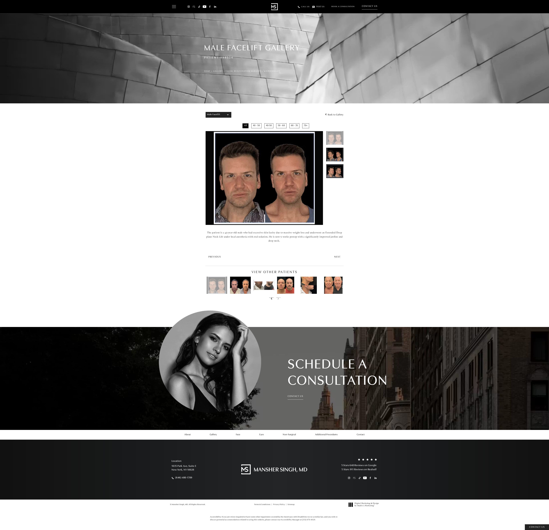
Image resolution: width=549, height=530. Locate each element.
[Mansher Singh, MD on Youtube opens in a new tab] (204, 7)
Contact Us (369, 6)
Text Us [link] (320, 7)
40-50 (269, 125)
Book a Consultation (343, 7)
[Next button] (278, 299)
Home (207, 71)
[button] (174, 6)
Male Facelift (272, 71)
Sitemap (291, 504)
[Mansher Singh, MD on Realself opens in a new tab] (194, 7)
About (187, 434)
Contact (361, 434)
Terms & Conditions (262, 504)
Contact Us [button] (537, 527)
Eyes (261, 434)
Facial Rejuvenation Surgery (243, 71)
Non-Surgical (289, 434)
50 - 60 (281, 125)
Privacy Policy (279, 504)
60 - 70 (294, 125)
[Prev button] (271, 299)
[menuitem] (189, 7)
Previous (214, 257)
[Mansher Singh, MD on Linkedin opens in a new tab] (215, 7)
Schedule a (338, 373)
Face (238, 434)
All (245, 125)
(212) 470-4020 (308, 520)
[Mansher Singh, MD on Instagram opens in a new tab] (189, 7)
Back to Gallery (335, 115)
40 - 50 (256, 125)
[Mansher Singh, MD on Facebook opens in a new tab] (210, 7)
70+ (305, 125)
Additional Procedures (326, 434)
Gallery (218, 71)
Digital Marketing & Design (366, 505)
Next (337, 257)
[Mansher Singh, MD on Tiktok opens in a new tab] (199, 7)
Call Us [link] (305, 7)
